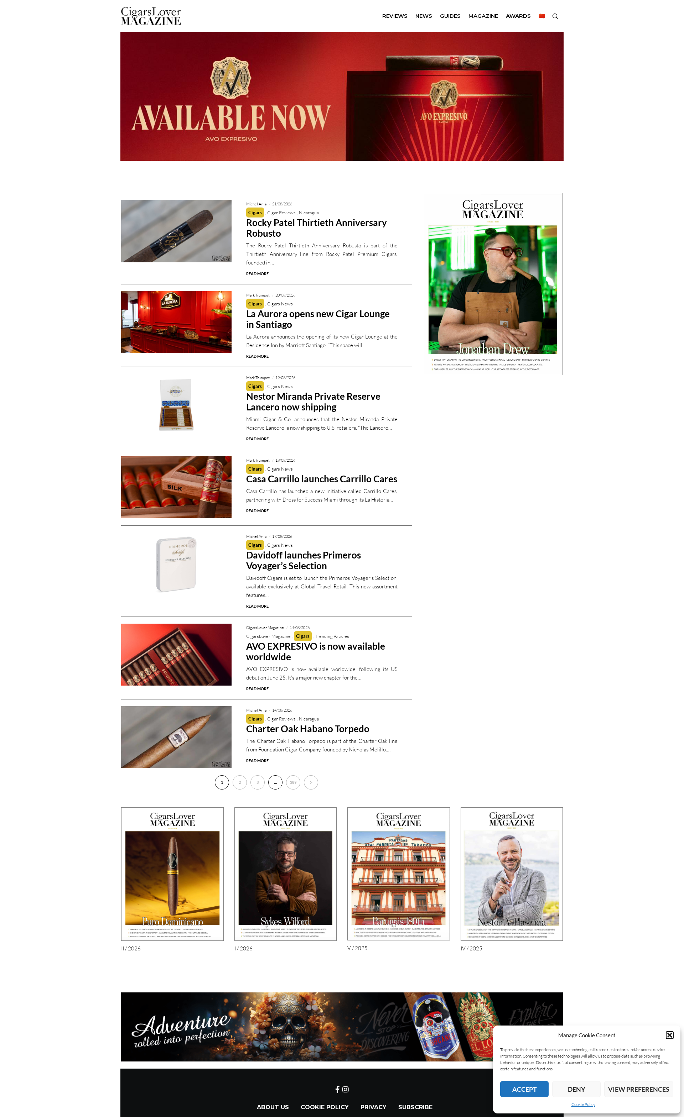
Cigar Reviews (281, 212)
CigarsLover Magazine (268, 636)
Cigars (255, 212)
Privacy (374, 1107)
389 (293, 782)
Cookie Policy (583, 1104)
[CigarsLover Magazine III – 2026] (493, 284)
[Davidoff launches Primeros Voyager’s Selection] (176, 564)
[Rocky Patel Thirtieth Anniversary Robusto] (176, 231)
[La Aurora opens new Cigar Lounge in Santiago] (176, 322)
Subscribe (415, 1107)
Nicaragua (309, 212)
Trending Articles (332, 636)
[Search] (555, 16)
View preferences (638, 1089)
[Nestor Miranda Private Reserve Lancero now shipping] (176, 405)
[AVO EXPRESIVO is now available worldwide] (176, 655)
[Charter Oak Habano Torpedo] (176, 737)
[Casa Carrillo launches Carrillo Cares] (176, 487)
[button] (669, 1035)
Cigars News (280, 303)
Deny (576, 1089)
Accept (524, 1089)
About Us (273, 1107)
